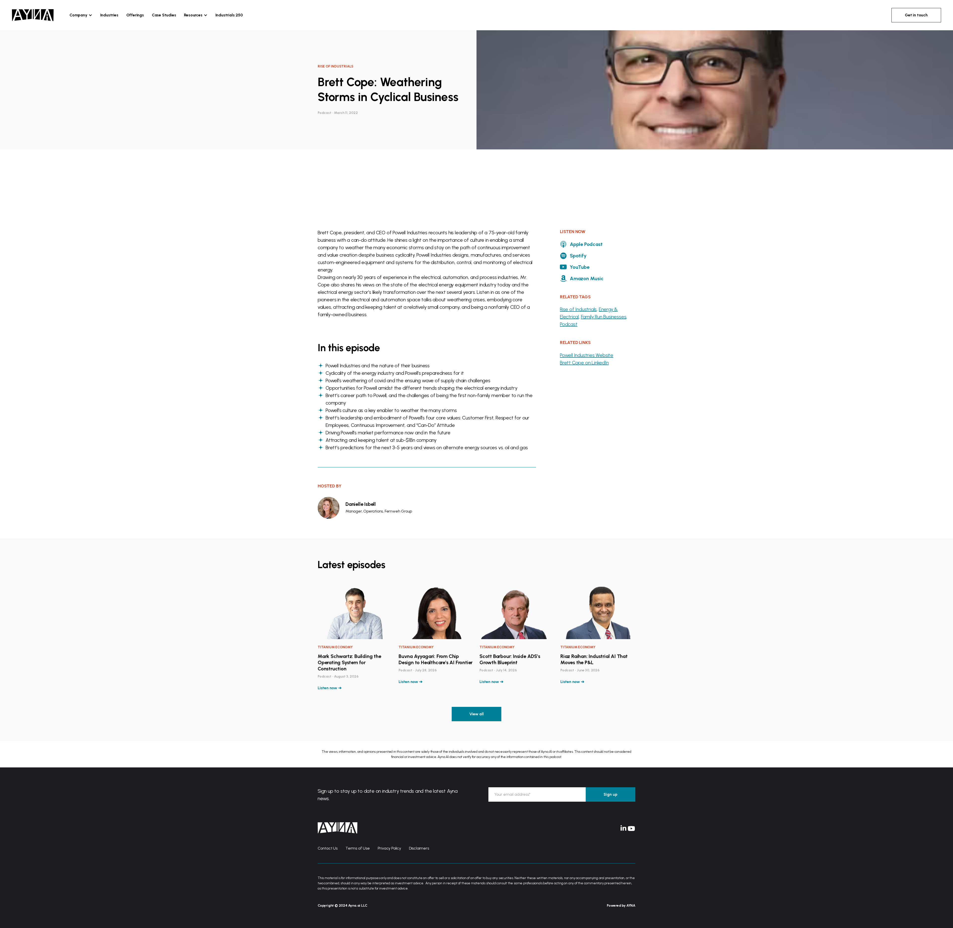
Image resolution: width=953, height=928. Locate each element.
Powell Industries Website (586, 355)
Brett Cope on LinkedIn (584, 363)
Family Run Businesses (603, 317)
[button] (80, 15)
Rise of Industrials (578, 309)
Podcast (569, 324)
